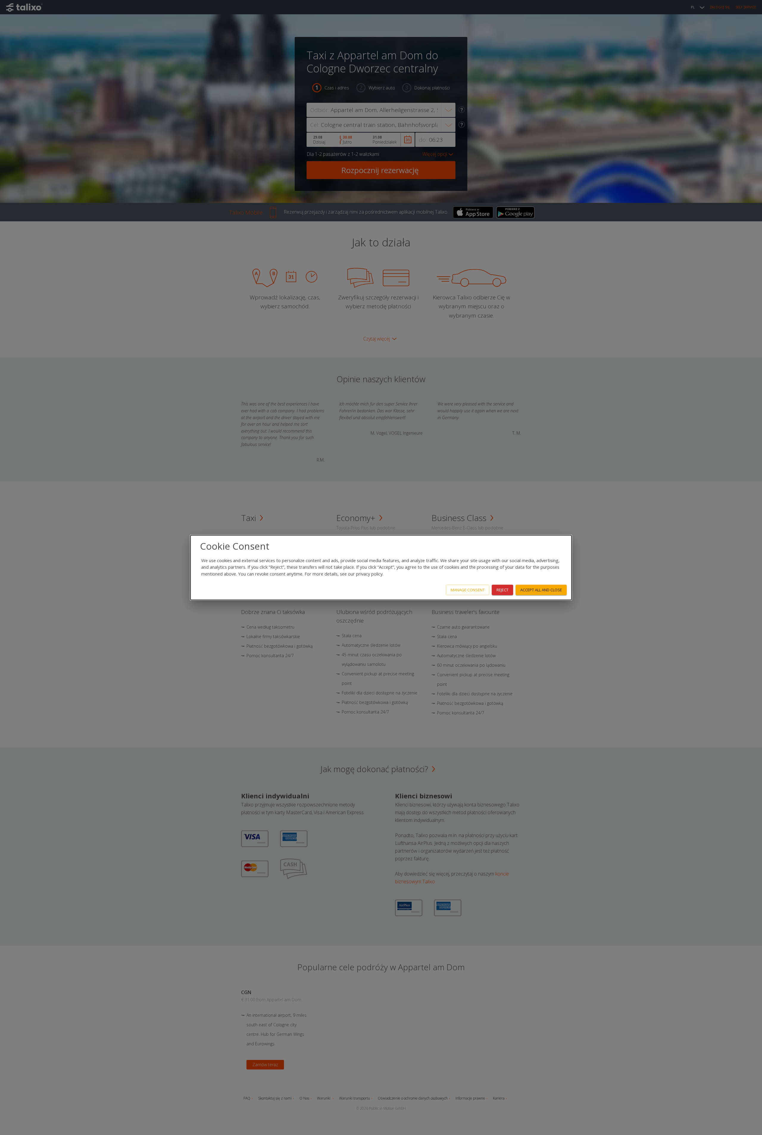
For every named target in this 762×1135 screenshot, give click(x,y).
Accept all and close (541, 590)
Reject (502, 590)
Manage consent (468, 590)
